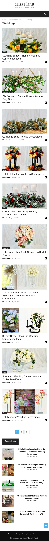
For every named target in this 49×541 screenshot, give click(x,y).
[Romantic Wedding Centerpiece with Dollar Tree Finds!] (24, 360)
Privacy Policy (26, 534)
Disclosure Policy (14, 534)
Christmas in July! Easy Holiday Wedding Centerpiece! (19, 213)
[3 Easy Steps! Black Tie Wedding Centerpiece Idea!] (24, 320)
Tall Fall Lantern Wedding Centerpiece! (23, 174)
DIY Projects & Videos (16, 20)
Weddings (6, 248)
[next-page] (31, 432)
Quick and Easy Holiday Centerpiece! (22, 136)
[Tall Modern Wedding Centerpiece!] (24, 401)
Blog (4, 51)
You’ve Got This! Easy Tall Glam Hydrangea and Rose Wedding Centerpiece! (20, 295)
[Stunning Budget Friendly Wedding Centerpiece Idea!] (24, 40)
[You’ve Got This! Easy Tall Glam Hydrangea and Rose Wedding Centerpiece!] (24, 277)
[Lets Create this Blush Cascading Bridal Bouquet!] (24, 236)
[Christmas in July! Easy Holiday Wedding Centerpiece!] (24, 196)
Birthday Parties (8, 92)
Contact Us (37, 534)
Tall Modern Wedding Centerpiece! (21, 417)
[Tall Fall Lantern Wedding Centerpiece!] (24, 158)
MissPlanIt (6, 62)
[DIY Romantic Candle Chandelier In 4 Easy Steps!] (24, 80)
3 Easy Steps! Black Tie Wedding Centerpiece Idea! (20, 337)
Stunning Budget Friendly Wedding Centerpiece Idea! (21, 57)
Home (4, 20)
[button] (45, 14)
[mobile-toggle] (6, 14)
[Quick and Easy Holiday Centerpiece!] (24, 121)
